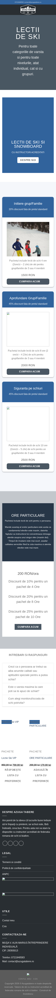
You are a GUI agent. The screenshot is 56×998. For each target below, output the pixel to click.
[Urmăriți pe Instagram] (10, 843)
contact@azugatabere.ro (32, 2)
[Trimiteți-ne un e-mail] (15, 843)
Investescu (28, 994)
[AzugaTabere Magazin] (28, 9)
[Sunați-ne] (21, 843)
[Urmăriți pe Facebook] (5, 843)
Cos (4, 926)
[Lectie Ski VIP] (14, 735)
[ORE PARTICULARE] (42, 735)
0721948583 (19, 2)
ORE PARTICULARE (40, 758)
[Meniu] (4, 9)
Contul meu (8, 920)
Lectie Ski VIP (8, 758)
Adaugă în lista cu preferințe (41, 775)
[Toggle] (5, 667)
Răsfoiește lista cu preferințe (13, 775)
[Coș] (52, 9)
